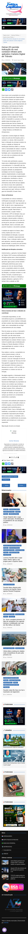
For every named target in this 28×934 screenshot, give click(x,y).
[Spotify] (18, 457)
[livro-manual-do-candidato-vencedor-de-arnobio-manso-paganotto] (14, 785)
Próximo (21, 485)
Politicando (11, 616)
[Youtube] (10, 457)
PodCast (18, 511)
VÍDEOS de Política (13, 514)
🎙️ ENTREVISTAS (7, 846)
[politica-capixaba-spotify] (14, 21)
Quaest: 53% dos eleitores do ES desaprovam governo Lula (18, 870)
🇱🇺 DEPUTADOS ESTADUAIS (10, 839)
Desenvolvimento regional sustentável (13, 747)
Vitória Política (7, 554)
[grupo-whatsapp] (14, 78)
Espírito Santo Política (19, 60)
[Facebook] (14, 457)
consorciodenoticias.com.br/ (10, 453)
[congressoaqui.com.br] (14, 815)
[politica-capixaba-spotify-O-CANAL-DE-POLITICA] (14, 298)
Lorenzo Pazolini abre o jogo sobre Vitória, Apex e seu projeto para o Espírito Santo (12, 559)
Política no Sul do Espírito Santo (11, 684)
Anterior (7, 485)
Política (5, 514)
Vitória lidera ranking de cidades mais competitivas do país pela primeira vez (13, 653)
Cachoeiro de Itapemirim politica (11, 678)
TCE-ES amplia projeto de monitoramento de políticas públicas (18, 877)
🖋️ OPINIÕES (7, 730)
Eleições (6, 509)
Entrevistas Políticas (14, 509)
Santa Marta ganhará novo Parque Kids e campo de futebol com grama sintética (18, 862)
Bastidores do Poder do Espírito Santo (12, 545)
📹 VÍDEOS (5, 853)
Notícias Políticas (20, 550)
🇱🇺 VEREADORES (7, 836)
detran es (6, 479)
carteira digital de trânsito (10, 476)
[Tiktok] (16, 457)
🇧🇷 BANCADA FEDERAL (8, 843)
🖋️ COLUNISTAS (6, 850)
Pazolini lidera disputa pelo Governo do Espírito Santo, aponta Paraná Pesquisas (12, 589)
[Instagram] (12, 457)
